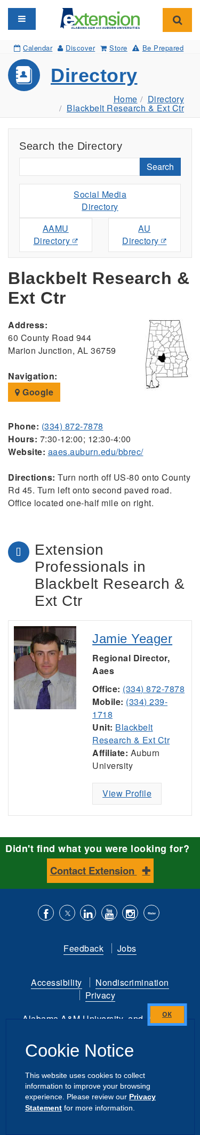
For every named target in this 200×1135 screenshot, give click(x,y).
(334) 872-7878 (72, 426)
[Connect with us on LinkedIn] (88, 914)
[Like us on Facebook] (46, 914)
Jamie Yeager (132, 638)
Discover (80, 48)
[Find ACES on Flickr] (151, 914)
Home (126, 99)
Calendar (37, 48)
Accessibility (56, 982)
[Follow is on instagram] (130, 914)
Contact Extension (93, 870)
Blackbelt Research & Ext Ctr (125, 108)
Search (160, 166)
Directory (94, 75)
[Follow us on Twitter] (67, 914)
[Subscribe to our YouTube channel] (109, 914)
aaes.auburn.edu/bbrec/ (95, 451)
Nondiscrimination (132, 982)
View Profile (126, 793)
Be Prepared (162, 48)
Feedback (83, 948)
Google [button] (37, 392)
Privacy (100, 995)
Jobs (127, 948)
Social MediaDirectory (100, 200)
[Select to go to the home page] (100, 17)
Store (118, 48)
